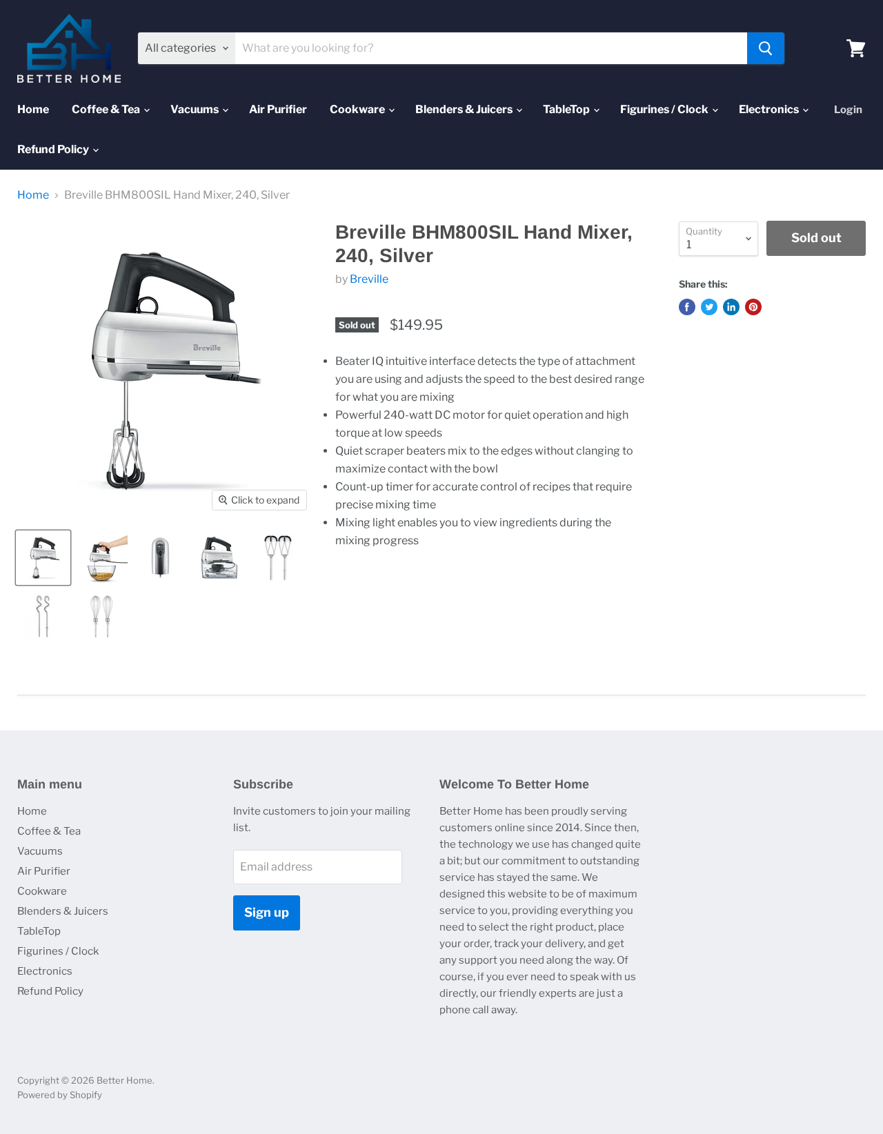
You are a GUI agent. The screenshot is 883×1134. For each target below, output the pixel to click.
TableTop (567, 109)
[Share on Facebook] (687, 307)
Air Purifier (278, 109)
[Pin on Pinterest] (753, 307)
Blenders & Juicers (465, 109)
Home (33, 109)
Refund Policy (54, 149)
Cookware (358, 109)
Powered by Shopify (59, 1094)
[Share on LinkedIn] (731, 307)
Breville (369, 279)
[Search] (765, 48)
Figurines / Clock (665, 109)
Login (848, 109)
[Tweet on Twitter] (709, 307)
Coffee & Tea (107, 109)
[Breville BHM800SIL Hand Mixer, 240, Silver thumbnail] (43, 557)
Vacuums (195, 109)
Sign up (266, 912)
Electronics (770, 109)
